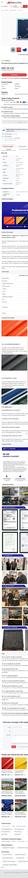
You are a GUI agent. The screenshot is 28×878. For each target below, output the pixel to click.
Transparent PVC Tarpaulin (9, 847)
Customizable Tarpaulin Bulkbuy (10, 864)
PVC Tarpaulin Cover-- (19, 829)
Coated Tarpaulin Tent (23, 861)
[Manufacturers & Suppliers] (14, 2)
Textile (6, 10)
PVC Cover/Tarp (18, 831)
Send (14, 746)
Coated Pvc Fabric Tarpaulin (9, 861)
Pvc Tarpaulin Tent (20, 858)
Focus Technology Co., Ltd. (18, 872)
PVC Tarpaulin (20, 10)
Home (2, 10)
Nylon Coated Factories (8, 858)
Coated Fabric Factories (20, 854)
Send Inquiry (14, 74)
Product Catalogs (22, 826)
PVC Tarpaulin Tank (5, 831)
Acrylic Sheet (4, 834)
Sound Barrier (18, 834)
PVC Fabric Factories (7, 854)
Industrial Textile (12, 10)
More (2, 867)
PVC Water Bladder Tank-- (7, 829)
